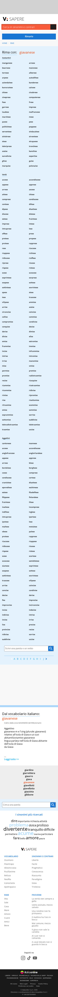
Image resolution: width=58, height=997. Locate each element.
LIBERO (7, 975)
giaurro (29, 776)
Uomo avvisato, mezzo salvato (42, 906)
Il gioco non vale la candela (40, 930)
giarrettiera (29, 773)
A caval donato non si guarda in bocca (42, 943)
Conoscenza (37, 871)
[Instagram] (23, 958)
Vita (6, 898)
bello (22, 838)
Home (4, 43)
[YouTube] (35, 958)
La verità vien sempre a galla (43, 899)
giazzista (29, 791)
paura (42, 838)
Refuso (7, 875)
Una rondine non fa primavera (41, 912)
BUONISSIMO (24, 980)
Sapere (16, 19)
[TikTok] (29, 958)
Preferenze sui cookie (26, 986)
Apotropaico (10, 886)
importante (24, 821)
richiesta (34, 821)
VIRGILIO (15, 975)
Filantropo (9, 864)
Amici (6, 921)
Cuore (7, 918)
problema (18, 825)
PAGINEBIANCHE (12, 978)
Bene (6, 925)
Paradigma (37, 879)
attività (43, 821)
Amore (7, 914)
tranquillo (35, 829)
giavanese (29, 782)
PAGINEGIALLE (24, 975)
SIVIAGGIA (38, 978)
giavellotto (29, 788)
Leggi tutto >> (11, 759)
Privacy (33, 984)
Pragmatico (37, 867)
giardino (29, 770)
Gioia (34, 883)
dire (14, 820)
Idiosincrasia (10, 867)
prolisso (43, 825)
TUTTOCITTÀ (24, 978)
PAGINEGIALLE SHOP (38, 975)
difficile (49, 829)
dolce (32, 825)
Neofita (7, 879)
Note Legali (24, 984)
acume (26, 833)
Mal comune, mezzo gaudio (41, 924)
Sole (6, 902)
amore (32, 838)
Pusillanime (9, 871)
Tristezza (36, 886)
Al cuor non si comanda (38, 936)
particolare (47, 834)
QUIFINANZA (47, 978)
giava (29, 779)
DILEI (31, 978)
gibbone (29, 794)
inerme (37, 834)
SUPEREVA (34, 980)
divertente (15, 828)
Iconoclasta (9, 883)
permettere (11, 834)
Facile (34, 864)
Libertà (35, 860)
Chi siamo (13, 984)
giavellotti (29, 785)
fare (16, 837)
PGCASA (50, 975)
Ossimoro (8, 860)
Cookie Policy (43, 984)
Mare (6, 910)
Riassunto (36, 875)
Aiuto (38, 986)
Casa (6, 906)
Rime (12, 43)
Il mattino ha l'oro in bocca (41, 918)
